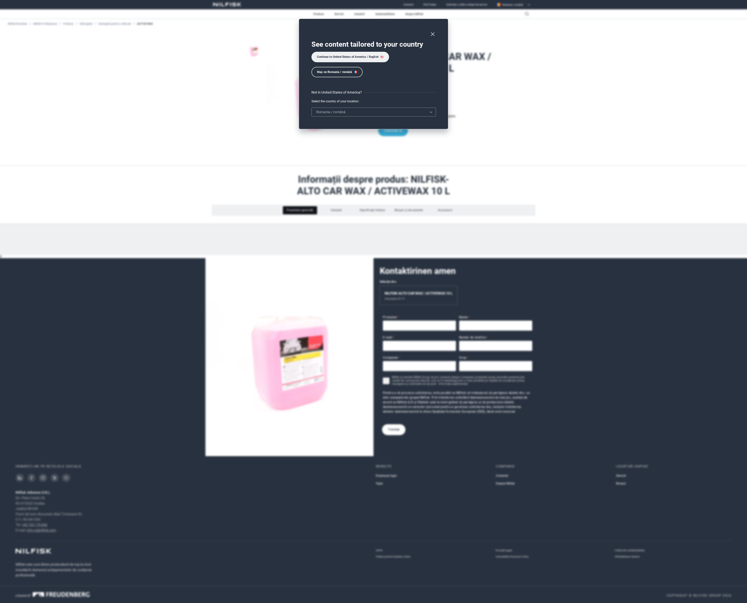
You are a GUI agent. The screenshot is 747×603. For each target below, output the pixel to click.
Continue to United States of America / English (348, 57)
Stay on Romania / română (334, 72)
